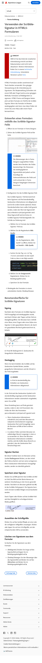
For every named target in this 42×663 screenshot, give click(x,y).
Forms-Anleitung (13, 19)
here (24, 75)
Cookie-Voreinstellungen (12, 644)
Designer (12, 45)
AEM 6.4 (20, 16)
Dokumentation (10, 16)
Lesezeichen (10, 40)
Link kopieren (20, 40)
